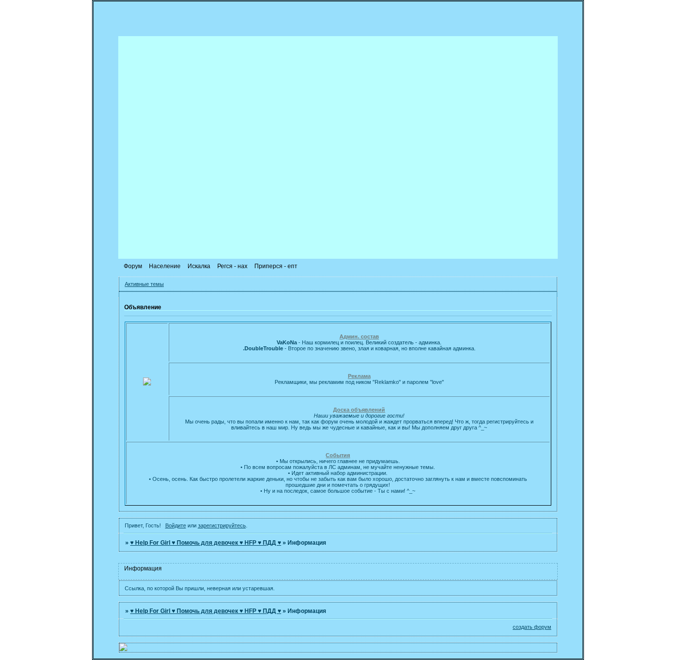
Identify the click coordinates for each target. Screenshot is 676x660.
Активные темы (144, 284)
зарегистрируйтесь (222, 525)
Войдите (175, 525)
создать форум (532, 627)
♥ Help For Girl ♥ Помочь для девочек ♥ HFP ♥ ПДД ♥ (205, 542)
